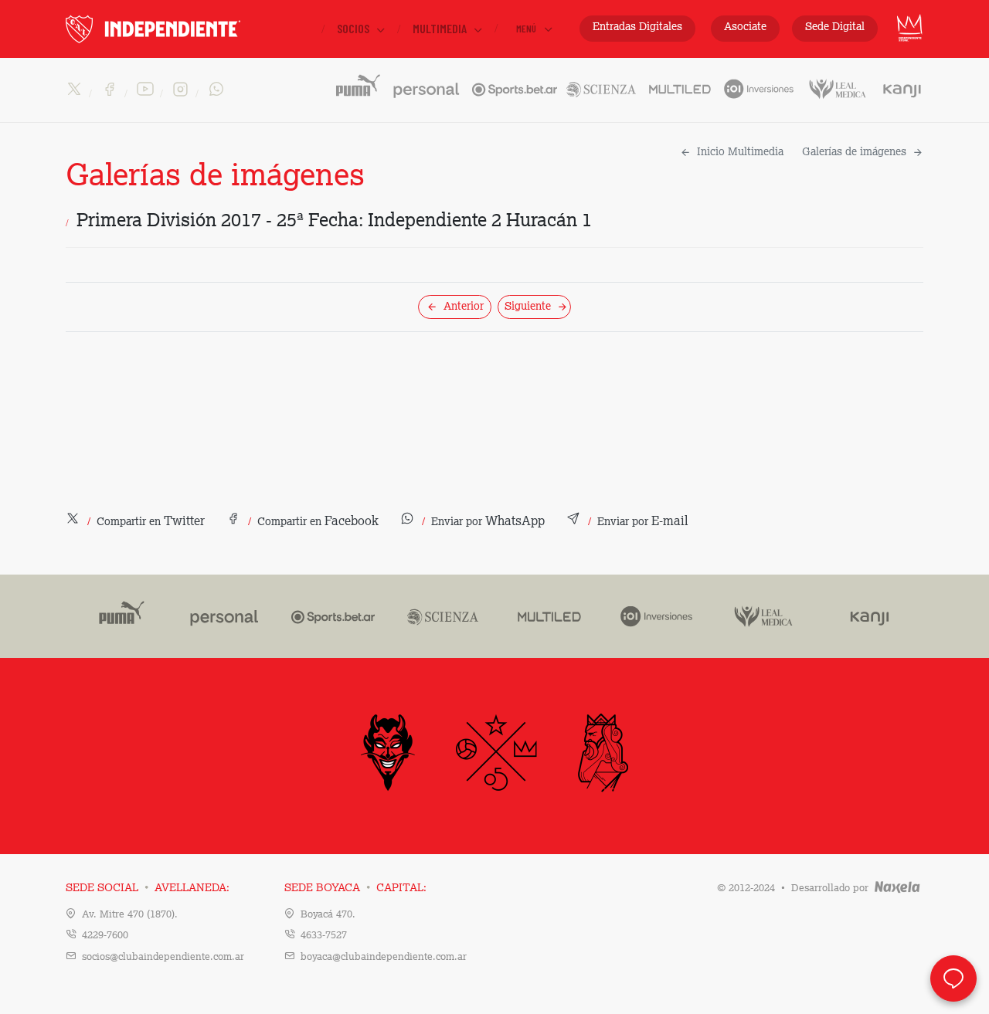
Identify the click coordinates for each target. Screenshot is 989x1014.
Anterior (464, 306)
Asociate (745, 27)
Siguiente (528, 306)
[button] (135, 522)
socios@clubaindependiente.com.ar (163, 957)
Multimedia (441, 28)
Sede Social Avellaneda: (147, 888)
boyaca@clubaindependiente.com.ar (384, 957)
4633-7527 (324, 936)
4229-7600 (105, 936)
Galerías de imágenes (854, 152)
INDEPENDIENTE (185, 29)
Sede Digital (835, 27)
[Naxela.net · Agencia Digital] (897, 888)
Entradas (637, 27)
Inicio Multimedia (740, 152)
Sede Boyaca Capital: (355, 888)
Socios (354, 28)
